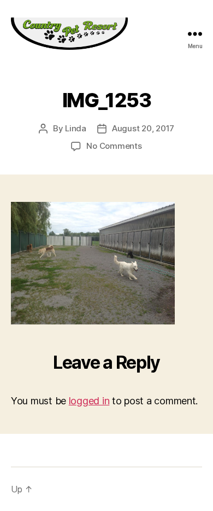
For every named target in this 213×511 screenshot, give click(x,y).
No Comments (113, 146)
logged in (89, 401)
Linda (75, 128)
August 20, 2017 (143, 128)
